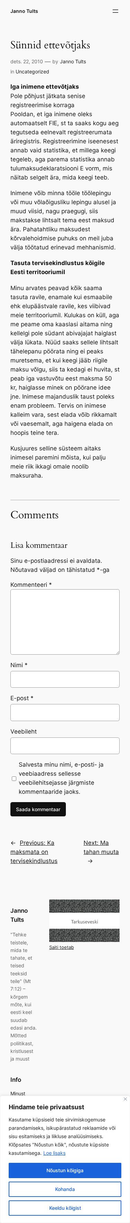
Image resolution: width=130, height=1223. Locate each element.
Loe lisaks (54, 1153)
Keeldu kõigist (65, 1208)
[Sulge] (125, 1099)
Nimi (19, 665)
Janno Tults (24, 11)
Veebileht (23, 731)
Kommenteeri (31, 584)
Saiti (54, 947)
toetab (67, 947)
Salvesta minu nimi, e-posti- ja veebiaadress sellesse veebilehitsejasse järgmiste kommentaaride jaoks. (61, 778)
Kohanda (65, 1189)
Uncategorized (32, 71)
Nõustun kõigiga (65, 1170)
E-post (22, 698)
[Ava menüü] (115, 11)
